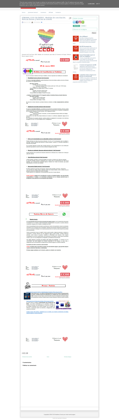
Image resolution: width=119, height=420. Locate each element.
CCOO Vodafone (55, 414)
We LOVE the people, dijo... (85, 46)
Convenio (43, 12)
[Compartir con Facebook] (27, 353)
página (73, 414)
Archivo (83, 25)
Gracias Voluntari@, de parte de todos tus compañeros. (87, 55)
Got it (98, 3)
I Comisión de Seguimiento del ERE (87, 65)
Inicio (23, 12)
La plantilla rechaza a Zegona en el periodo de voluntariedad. (87, 75)
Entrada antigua (67, 356)
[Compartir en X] (25, 353)
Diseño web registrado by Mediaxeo (59, 418)
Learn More (91, 3)
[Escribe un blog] (24, 353)
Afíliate (51, 12)
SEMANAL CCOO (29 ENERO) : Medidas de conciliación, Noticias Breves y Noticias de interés (44, 18)
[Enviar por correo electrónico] (22, 353)
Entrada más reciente (27, 356)
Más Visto (76, 25)
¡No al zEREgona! (83, 36)
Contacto (58, 12)
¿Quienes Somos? (33, 12)
